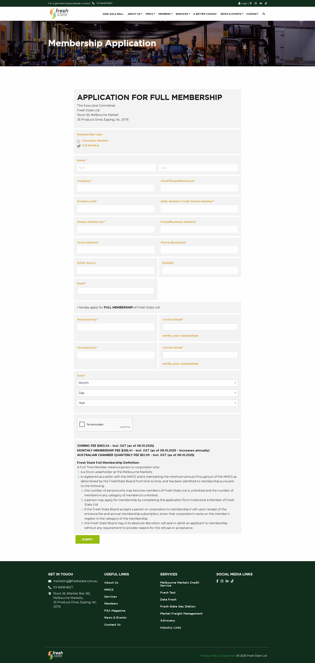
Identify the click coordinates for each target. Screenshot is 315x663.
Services (110, 596)
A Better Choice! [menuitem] (205, 14)
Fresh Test (168, 592)
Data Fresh (168, 599)
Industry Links (170, 627)
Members (111, 603)
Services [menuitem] (182, 14)
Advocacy (167, 620)
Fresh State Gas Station (177, 606)
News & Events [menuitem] (231, 14)
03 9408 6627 (104, 3)
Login (243, 3)
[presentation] (105, 425)
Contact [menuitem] (252, 14)
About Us (111, 582)
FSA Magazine (114, 610)
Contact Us (112, 624)
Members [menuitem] (164, 14)
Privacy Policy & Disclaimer (218, 655)
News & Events (115, 617)
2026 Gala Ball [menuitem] (113, 14)
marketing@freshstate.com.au (75, 581)
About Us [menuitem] (134, 14)
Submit (87, 539)
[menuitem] (263, 14)
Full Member (90, 145)
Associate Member (95, 140)
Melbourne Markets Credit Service (179, 584)
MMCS (108, 589)
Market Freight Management (181, 613)
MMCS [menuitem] (149, 14)
